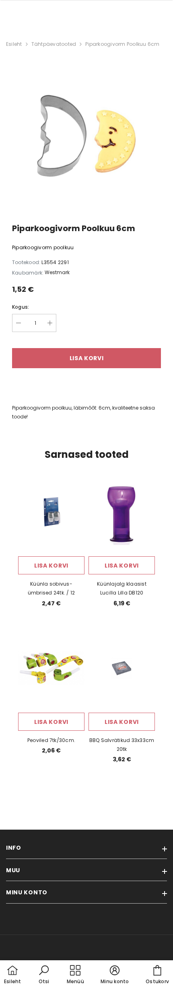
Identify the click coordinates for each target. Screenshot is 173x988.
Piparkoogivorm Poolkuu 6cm (122, 44)
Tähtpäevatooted (53, 44)
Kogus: (20, 306)
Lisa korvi (51, 566)
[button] (44, 975)
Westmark (57, 272)
